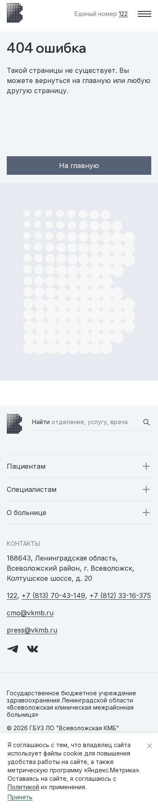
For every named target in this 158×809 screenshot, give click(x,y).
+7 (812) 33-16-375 (120, 595)
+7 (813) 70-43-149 (53, 595)
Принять (20, 797)
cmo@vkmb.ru (30, 613)
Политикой (23, 786)
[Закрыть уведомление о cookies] (150, 746)
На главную (79, 165)
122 (12, 595)
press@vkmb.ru (32, 630)
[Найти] (146, 422)
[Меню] (144, 14)
